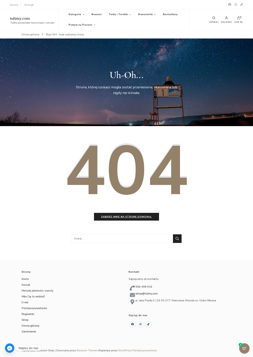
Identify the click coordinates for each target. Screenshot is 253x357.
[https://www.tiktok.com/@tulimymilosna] (148, 324)
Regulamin (28, 314)
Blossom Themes (87, 350)
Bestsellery (170, 14)
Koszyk (29, 5)
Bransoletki (145, 14)
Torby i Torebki (118, 14)
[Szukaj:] (122, 238)
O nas (25, 302)
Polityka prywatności (34, 308)
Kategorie (75, 14)
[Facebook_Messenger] (9, 348)
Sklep (25, 320)
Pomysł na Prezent (80, 24)
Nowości (97, 14)
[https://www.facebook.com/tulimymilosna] (132, 324)
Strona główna (30, 326)
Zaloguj (226, 22)
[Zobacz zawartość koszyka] (239, 18)
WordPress (124, 350)
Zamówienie (29, 331)
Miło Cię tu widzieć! (33, 296)
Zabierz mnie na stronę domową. (126, 216)
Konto (14, 5)
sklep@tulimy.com (146, 293)
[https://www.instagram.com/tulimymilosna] (140, 324)
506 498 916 (143, 287)
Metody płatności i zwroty (37, 291)
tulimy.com (20, 18)
